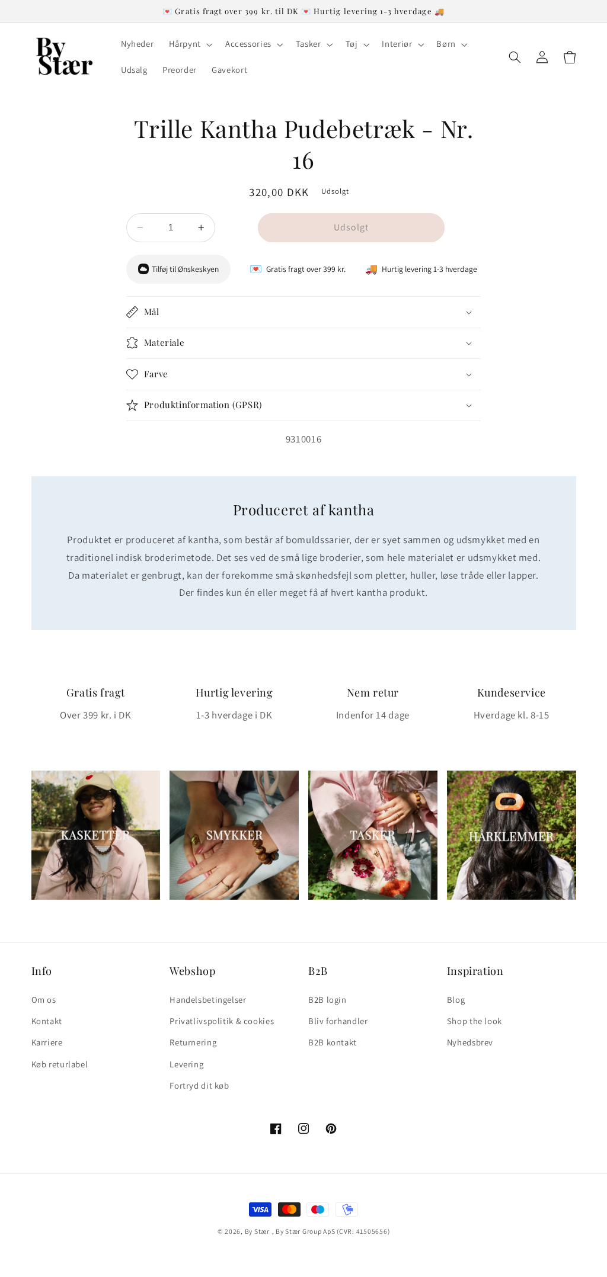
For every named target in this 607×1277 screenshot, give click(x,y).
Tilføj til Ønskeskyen (185, 269)
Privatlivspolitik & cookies (222, 1020)
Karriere (47, 1042)
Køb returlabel (59, 1064)
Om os (43, 999)
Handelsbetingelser (208, 999)
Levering (186, 1064)
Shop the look (474, 1020)
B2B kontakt (332, 1042)
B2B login (327, 999)
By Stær (257, 1231)
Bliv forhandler (338, 1020)
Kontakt (46, 1020)
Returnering (193, 1042)
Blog (456, 999)
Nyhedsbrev (470, 1042)
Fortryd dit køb (199, 1085)
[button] (189, 44)
